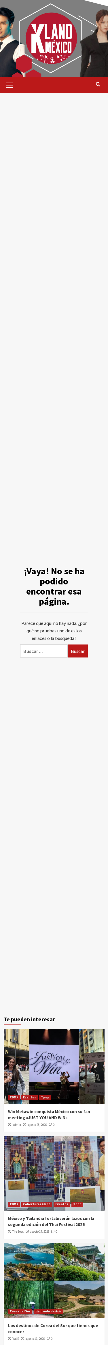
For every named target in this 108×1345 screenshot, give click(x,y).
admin (16, 1125)
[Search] (98, 84)
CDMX (14, 1097)
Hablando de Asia (48, 1311)
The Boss (18, 1231)
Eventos (29, 1097)
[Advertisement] (54, 144)
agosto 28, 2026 (37, 1125)
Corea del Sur (20, 1311)
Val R (15, 1339)
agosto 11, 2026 (35, 1339)
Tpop (45, 1097)
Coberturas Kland (36, 1204)
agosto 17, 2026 (39, 1231)
